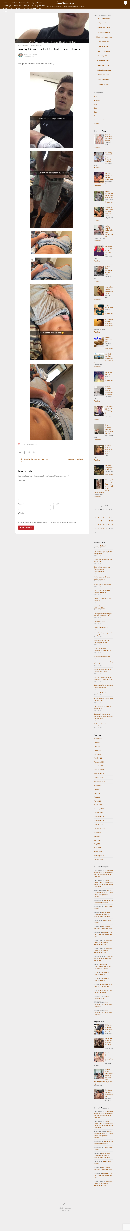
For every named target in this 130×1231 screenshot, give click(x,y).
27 (104, 528)
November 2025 (99, 773)
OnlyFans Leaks (24, 3)
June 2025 (97, 793)
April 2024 (97, 848)
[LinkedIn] (34, 452)
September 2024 (99, 828)
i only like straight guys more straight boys (108, 449)
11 (98, 521)
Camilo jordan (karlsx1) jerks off (109, 1057)
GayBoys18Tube (28, 5)
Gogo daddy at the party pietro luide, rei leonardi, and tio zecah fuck (103, 716)
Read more (97, 147)
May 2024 (97, 844)
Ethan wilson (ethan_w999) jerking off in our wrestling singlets (102, 966)
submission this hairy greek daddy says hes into (103, 934)
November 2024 (99, 820)
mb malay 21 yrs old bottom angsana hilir (108, 250)
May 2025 (97, 797)
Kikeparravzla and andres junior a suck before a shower (103, 678)
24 (95, 528)
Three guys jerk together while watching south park (103, 958)
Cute (30, 45)
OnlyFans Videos (36, 3)
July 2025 (97, 789)
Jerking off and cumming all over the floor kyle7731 (103, 614)
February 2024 (99, 855)
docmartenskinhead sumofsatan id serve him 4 (109, 323)
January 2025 (98, 813)
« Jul (95, 535)
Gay (33, 45)
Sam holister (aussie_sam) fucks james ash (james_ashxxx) (102, 569)
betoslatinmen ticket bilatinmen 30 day (100, 607)
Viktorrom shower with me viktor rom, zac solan (109, 211)
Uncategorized (98, 120)
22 (109, 524)
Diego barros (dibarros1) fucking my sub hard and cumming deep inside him (103, 883)
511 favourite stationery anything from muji (34, 460)
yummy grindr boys (109, 306)
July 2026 (97, 742)
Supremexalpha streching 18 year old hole (103, 699)
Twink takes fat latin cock (102, 656)
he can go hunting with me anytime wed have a (109, 194)
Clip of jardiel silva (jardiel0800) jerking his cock (103, 649)
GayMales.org (64, 1208)
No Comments (32, 444)
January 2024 (98, 859)
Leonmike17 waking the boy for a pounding (109, 1042)
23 (112, 524)
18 (98, 524)
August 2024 (98, 832)
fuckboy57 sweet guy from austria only (102, 599)
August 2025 (98, 785)
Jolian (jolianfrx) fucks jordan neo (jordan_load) (109, 231)
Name (20, 504)
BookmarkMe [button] (31, 8)
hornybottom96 (30, 54)
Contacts (18, 8)
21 (106, 524)
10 (95, 521)
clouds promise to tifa (68, 459)
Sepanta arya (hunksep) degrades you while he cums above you (102, 914)
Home (5, 3)
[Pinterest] (29, 452)
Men (41, 45)
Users (11, 8)
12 (101, 521)
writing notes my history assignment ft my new (109, 390)
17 (95, 524)
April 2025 (97, 801)
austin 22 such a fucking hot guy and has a (49, 49)
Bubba (96, 972)
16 (112, 521)
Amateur (25, 45)
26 (101, 528)
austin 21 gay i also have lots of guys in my (103, 927)
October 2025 (98, 777)
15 (109, 521)
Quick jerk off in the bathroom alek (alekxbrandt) (103, 686)
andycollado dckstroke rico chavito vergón (109, 290)
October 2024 (98, 824)
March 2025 (98, 805)
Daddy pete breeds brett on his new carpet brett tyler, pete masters (103, 893)
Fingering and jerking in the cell (109, 468)
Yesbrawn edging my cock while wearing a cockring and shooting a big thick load (103, 873)
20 (104, 524)
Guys (37, 45)
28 (106, 528)
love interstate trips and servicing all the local (109, 429)
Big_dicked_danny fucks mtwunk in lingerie (102, 591)
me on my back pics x (109, 373)
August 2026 (98, 738)
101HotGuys (7, 5)
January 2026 (98, 766)
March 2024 (98, 852)
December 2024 (99, 816)
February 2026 (99, 762)
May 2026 (97, 750)
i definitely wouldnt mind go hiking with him (103, 985)
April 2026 (97, 754)
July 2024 (97, 836)
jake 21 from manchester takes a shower (109, 270)
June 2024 (97, 840)
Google (5, 11)
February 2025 (99, 809)
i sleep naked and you (108, 340)
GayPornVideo (39, 5)
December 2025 (99, 770)
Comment (22, 480)
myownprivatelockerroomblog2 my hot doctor (103, 663)
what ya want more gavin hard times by (108, 137)
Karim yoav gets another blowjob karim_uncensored (103, 942)
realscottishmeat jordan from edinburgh (103, 560)
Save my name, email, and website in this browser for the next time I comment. (48, 522)
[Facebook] (25, 452)
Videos (96, 124)
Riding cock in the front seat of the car (109, 1028)
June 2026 (97, 746)
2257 (23, 8)
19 (101, 524)
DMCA (40, 8)
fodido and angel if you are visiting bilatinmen (102, 578)
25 (98, 528)
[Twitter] (20, 452)
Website (21, 513)
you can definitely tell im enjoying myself (103, 991)
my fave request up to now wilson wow (109, 176)
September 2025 (99, 781)
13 (104, 521)
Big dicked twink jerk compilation (109, 1093)
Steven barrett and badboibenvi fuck (103, 901)
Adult (20, 45)
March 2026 (98, 758)
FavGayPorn (13, 3)
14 (106, 521)
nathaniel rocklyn (99, 621)
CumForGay (17, 5)
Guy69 (5, 8)
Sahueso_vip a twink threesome (102, 973)
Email (56, 504)
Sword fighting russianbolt (102, 584)
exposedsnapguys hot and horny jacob (109, 410)
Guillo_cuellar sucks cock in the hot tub (103, 725)
